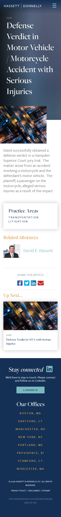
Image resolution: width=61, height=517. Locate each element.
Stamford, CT (30, 461)
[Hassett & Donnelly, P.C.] (18, 5)
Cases (9, 17)
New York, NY (30, 437)
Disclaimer (34, 490)
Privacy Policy (18, 490)
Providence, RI (30, 453)
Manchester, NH (30, 429)
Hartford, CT (30, 421)
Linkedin (30, 390)
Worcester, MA (31, 469)
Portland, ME (30, 445)
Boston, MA (30, 413)
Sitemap (46, 490)
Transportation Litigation (23, 219)
